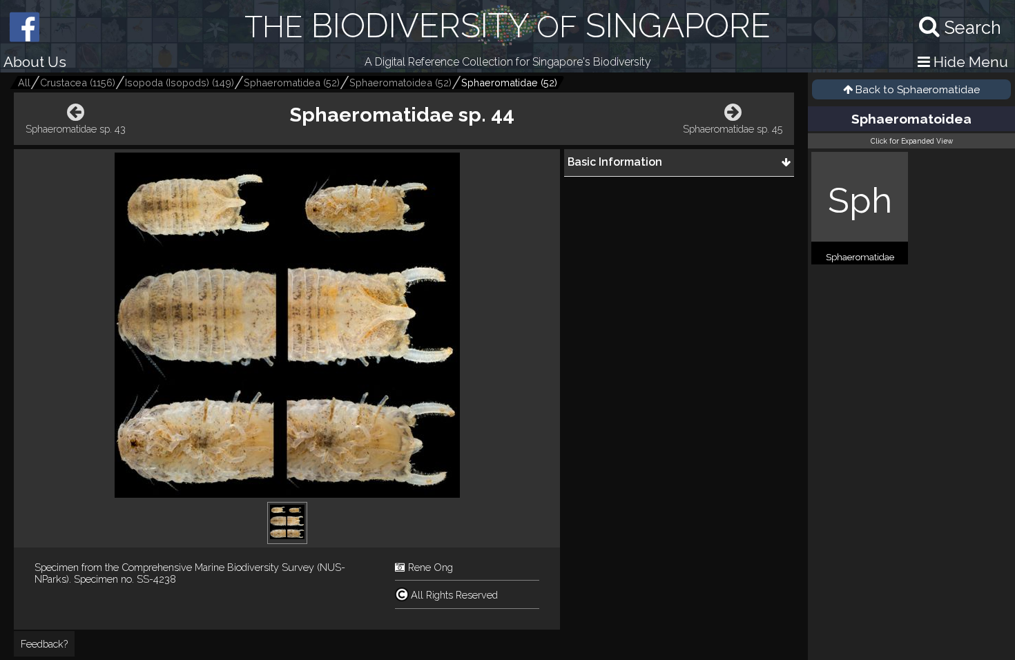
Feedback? (44, 644)
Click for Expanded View (912, 141)
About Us (34, 61)
